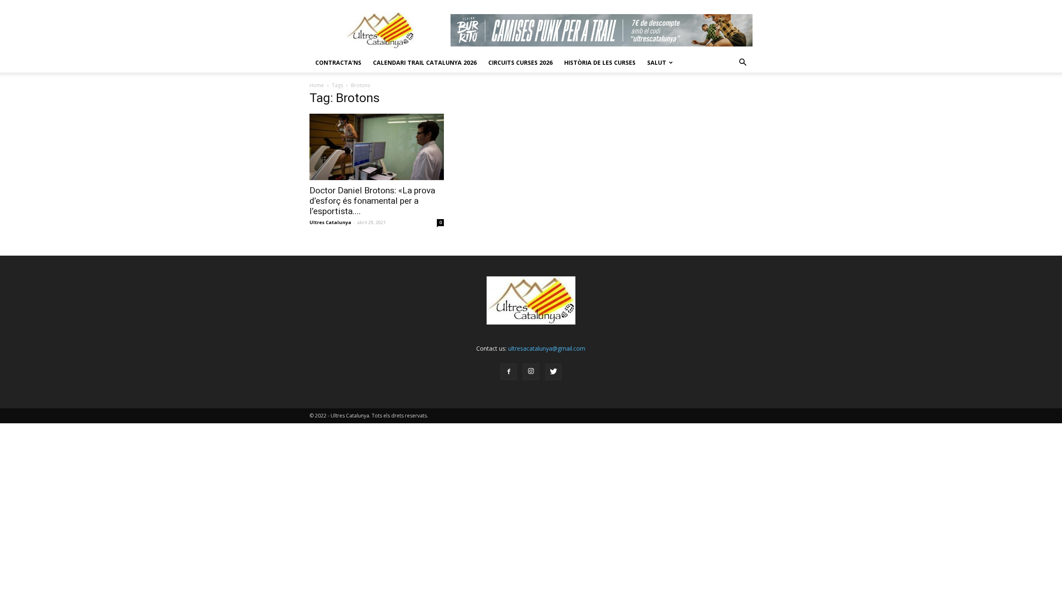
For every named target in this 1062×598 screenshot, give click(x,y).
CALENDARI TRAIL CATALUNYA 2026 (425, 62)
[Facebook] (508, 372)
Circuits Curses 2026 (520, 62)
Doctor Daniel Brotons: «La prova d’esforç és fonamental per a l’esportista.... (372, 201)
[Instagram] (531, 372)
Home (316, 85)
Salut (656, 62)
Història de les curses (600, 62)
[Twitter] (553, 372)
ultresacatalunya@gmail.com (546, 348)
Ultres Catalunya (330, 222)
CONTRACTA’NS (338, 62)
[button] (743, 63)
